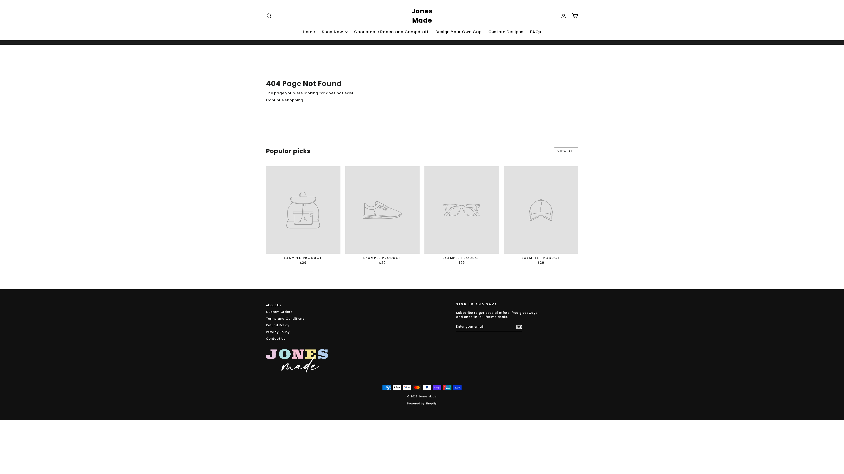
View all (566, 151)
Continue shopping (284, 100)
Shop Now (333, 31)
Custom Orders (279, 312)
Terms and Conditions (285, 319)
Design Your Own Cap (458, 31)
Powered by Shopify (422, 403)
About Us (273, 305)
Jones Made (422, 15)
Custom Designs (506, 31)
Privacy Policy (278, 332)
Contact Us (276, 339)
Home (309, 31)
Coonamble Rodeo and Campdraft (391, 31)
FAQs (535, 31)
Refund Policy (277, 325)
